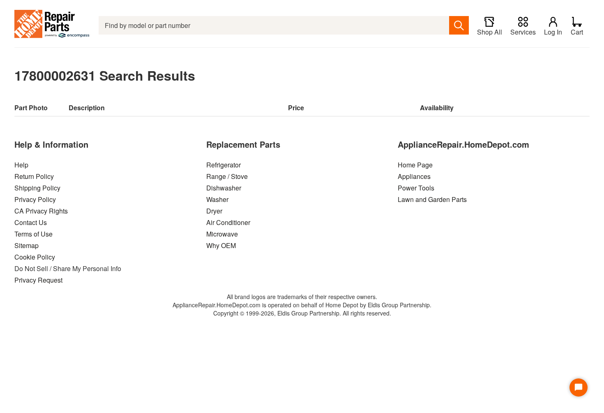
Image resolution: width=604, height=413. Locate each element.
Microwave (222, 234)
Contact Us (30, 222)
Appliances (414, 176)
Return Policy (34, 176)
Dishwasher (223, 188)
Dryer (214, 211)
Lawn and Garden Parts (432, 199)
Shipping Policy (37, 188)
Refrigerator (223, 164)
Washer (217, 199)
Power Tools (416, 188)
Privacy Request (38, 280)
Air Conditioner (228, 222)
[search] (459, 25)
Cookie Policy (34, 257)
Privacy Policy (35, 199)
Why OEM (221, 245)
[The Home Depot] (52, 25)
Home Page (415, 164)
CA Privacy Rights (41, 211)
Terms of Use (33, 234)
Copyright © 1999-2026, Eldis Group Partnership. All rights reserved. (302, 313)
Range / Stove (227, 176)
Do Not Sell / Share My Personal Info (67, 268)
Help (21, 164)
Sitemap (26, 245)
